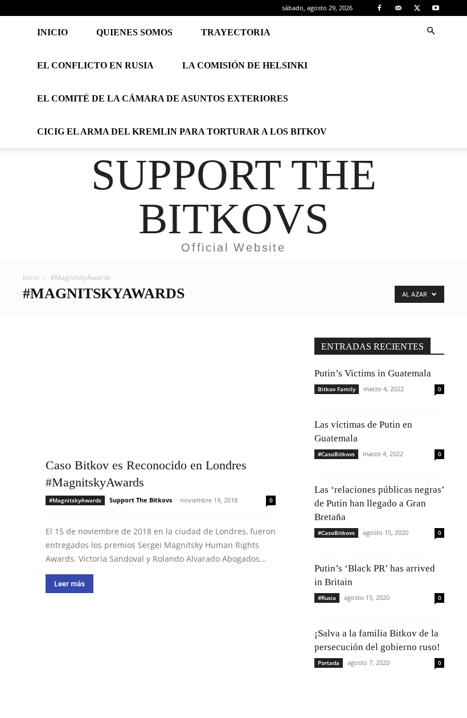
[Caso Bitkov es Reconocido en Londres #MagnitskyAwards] (160, 414)
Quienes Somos (134, 32)
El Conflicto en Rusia (95, 65)
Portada (328, 663)
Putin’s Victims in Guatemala (372, 373)
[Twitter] (416, 8)
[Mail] (398, 8)
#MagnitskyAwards (75, 500)
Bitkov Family (336, 389)
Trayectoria (236, 32)
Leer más (69, 583)
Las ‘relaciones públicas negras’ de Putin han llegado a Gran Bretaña (379, 503)
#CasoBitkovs (336, 454)
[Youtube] (435, 8)
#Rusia (327, 598)
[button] (430, 31)
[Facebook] (379, 8)
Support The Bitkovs (140, 500)
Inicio (52, 32)
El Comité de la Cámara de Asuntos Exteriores (162, 98)
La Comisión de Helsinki (245, 65)
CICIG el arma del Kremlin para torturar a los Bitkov (182, 131)
